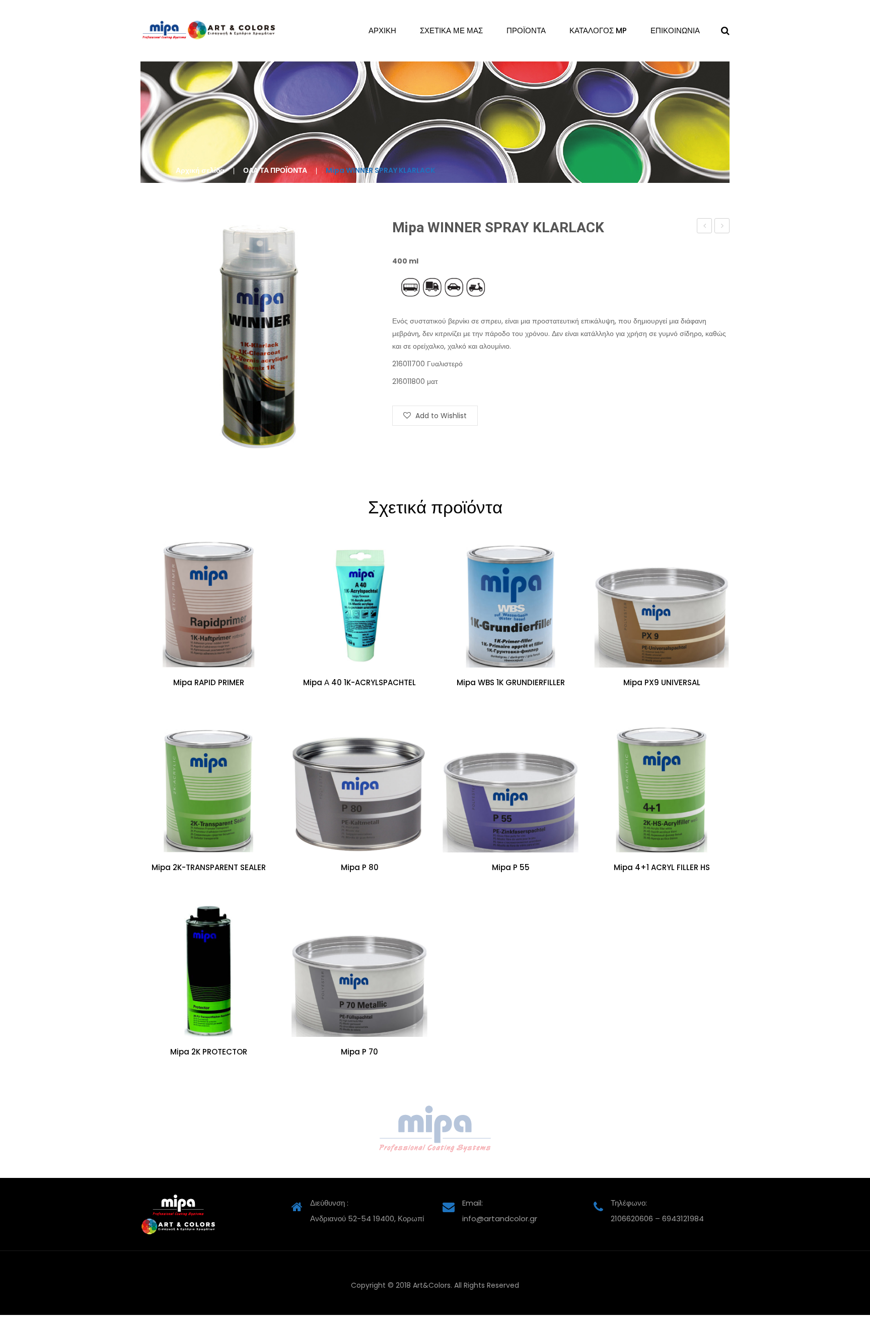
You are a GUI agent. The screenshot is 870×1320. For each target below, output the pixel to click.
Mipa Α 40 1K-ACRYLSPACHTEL (359, 683)
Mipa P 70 (359, 1052)
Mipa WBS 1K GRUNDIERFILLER (511, 683)
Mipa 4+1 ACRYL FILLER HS (662, 868)
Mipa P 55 (511, 868)
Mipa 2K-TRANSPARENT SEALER (209, 868)
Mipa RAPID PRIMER (208, 683)
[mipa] (435, 1129)
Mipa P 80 (360, 868)
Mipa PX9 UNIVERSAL (661, 683)
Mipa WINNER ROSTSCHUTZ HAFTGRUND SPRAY (722, 226)
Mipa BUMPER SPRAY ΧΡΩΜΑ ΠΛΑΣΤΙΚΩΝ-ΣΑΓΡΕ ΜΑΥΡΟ (704, 226)
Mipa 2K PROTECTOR (208, 1052)
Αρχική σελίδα (200, 170)
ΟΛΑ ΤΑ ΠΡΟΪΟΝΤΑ (275, 170)
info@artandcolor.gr (499, 1218)
